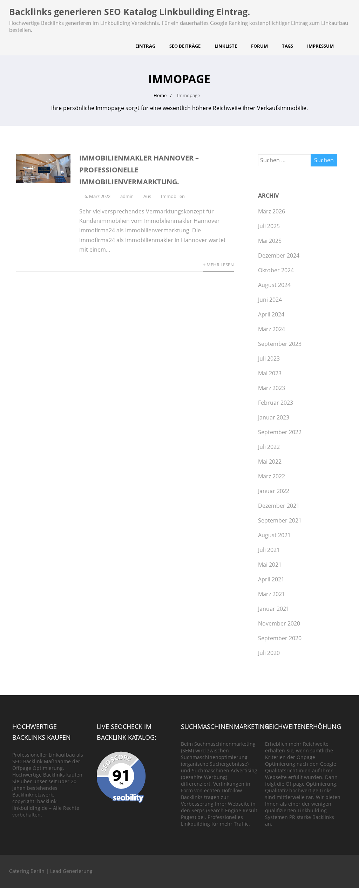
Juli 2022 (269, 447)
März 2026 (271, 211)
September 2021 (280, 520)
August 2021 (274, 535)
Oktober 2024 (276, 270)
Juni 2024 (270, 299)
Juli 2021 (269, 550)
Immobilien (173, 196)
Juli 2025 (269, 226)
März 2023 (271, 388)
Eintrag (145, 46)
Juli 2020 (269, 653)
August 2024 (274, 285)
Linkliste (226, 46)
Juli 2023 (269, 358)
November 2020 (279, 623)
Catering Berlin (27, 871)
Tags (287, 46)
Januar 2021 (273, 609)
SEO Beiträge (185, 46)
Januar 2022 (273, 491)
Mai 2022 (270, 461)
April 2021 (271, 579)
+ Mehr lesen (218, 264)
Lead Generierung (71, 871)
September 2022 (280, 432)
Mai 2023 (270, 373)
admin (127, 196)
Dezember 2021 (278, 506)
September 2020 (280, 638)
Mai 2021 (270, 564)
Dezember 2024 (278, 255)
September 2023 (280, 344)
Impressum (320, 46)
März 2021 (271, 594)
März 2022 (271, 476)
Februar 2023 (275, 403)
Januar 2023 (273, 417)
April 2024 (271, 314)
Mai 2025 (270, 241)
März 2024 (271, 329)
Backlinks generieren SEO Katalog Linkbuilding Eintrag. (129, 12)
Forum (259, 46)
